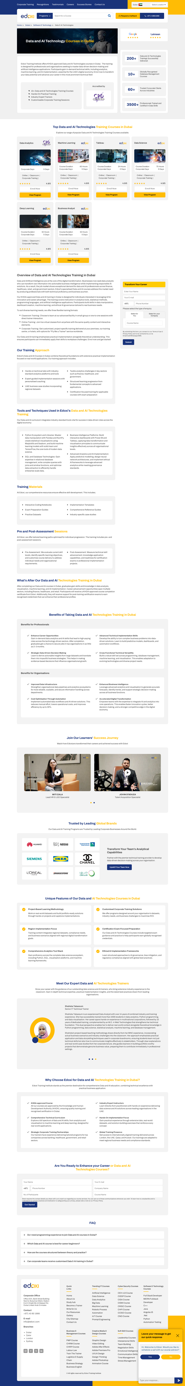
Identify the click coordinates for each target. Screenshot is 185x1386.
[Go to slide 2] (92, 1059)
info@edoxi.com (32, 1322)
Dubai (27, 25)
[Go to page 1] (91, 802)
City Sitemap (72, 1319)
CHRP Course (72, 1347)
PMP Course (72, 1340)
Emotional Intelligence (128, 1351)
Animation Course (100, 1363)
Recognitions (43, 4)
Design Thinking (99, 1357)
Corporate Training (25, 4)
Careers (70, 4)
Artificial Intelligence (101, 1293)
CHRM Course (73, 1344)
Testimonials (58, 4)
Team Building (124, 1344)
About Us (70, 1299)
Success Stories (84, 4)
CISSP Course (124, 1296)
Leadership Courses (127, 1338)
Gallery (69, 1315)
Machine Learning (100, 1306)
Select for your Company (154, 315)
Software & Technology (42, 25)
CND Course (123, 1316)
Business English (74, 1367)
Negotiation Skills (126, 1348)
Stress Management (127, 1361)
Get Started (30, 1205)
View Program (35, 195)
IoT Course (97, 1316)
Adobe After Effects (100, 1347)
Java (145, 1309)
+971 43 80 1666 (32, 1313)
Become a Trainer (74, 1305)
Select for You (134, 315)
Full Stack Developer (152, 1296)
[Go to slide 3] (95, 1059)
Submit (128, 342)
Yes (150, 1357)
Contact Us (100, 4)
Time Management (126, 1357)
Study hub (71, 1302)
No (171, 1357)
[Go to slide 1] (89, 1059)
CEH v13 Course (125, 1293)
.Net (145, 1315)
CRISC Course (124, 1306)
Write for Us (71, 1309)
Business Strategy (74, 1363)
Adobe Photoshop (100, 1360)
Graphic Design (99, 1340)
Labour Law (71, 1350)
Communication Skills (128, 1354)
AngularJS (148, 1312)
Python (146, 1319)
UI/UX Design (98, 1353)
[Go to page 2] (94, 802)
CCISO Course (124, 1313)
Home (19, 25)
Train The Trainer (74, 1353)
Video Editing (98, 1344)
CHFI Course (124, 1309)
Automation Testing (152, 1322)
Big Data (96, 1303)
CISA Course (124, 1300)
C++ (145, 1305)
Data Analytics (98, 1300)
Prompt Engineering (101, 1319)
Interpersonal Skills (126, 1341)
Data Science (98, 1296)
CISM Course (124, 1303)
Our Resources (73, 1312)
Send (178, 1380)
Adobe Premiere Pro (101, 1350)
